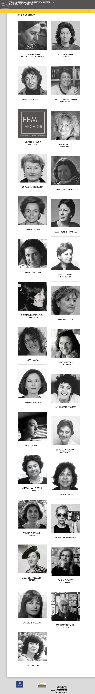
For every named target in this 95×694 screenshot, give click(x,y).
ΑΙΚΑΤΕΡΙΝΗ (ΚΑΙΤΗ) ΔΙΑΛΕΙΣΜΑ (33, 143)
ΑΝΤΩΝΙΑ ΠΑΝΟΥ (65, 495)
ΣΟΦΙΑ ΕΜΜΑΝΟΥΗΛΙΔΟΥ (32, 187)
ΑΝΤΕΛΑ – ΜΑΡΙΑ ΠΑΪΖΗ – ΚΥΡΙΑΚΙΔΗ (32, 489)
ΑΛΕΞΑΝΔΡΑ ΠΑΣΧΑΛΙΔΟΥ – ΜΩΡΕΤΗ (33, 579)
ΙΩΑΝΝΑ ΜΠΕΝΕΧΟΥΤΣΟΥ (65, 407)
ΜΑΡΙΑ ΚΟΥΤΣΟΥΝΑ (33, 272)
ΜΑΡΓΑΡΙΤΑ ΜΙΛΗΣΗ (32, 402)
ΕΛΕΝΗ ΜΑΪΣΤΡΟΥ (65, 319)
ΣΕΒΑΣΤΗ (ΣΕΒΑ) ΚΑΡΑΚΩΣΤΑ (66, 189)
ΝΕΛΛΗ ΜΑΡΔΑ (33, 360)
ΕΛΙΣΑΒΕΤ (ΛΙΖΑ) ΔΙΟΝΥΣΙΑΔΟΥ (65, 145)
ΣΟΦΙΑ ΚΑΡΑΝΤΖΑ (32, 229)
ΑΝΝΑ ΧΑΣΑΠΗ (33, 665)
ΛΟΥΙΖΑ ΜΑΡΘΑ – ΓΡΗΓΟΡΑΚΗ (66, 363)
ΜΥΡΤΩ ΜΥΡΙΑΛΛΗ (32, 445)
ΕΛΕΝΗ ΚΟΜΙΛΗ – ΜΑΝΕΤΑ (66, 232)
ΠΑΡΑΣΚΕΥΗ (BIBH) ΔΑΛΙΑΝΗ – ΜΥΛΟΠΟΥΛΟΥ (66, 100)
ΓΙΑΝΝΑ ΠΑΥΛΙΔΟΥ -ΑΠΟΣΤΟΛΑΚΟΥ (65, 581)
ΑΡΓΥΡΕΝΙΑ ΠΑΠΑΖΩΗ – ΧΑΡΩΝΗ (33, 534)
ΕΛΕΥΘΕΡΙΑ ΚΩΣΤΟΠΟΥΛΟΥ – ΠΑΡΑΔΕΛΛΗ (33, 316)
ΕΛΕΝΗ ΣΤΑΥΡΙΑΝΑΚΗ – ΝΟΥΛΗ (65, 626)
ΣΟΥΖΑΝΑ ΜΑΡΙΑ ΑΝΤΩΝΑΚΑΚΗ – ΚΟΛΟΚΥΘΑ (32, 55)
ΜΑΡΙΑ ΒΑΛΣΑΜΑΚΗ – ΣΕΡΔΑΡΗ (66, 55)
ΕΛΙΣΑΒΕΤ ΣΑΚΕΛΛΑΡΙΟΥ (33, 623)
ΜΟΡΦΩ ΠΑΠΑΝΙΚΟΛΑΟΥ (65, 537)
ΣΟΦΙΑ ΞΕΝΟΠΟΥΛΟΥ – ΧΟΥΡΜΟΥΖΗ (65, 451)
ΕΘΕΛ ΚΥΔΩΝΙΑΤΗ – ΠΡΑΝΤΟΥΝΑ (66, 275)
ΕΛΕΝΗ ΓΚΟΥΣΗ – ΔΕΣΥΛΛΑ (33, 99)
